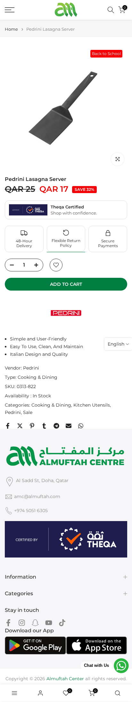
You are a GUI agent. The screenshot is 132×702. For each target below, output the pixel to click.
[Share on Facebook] (8, 426)
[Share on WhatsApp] (81, 426)
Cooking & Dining (37, 377)
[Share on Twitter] (20, 426)
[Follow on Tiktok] (62, 622)
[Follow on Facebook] (8, 622)
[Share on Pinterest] (32, 426)
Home (11, 29)
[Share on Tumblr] (44, 426)
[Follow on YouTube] (48, 622)
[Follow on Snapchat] (35, 622)
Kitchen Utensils (91, 405)
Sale (27, 412)
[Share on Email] (68, 426)
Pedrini (31, 368)
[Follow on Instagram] (21, 622)
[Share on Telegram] (56, 426)
